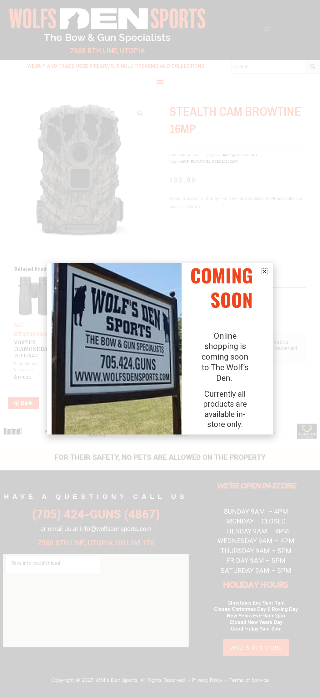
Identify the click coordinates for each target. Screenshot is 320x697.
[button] (264, 271)
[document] (160, 348)
